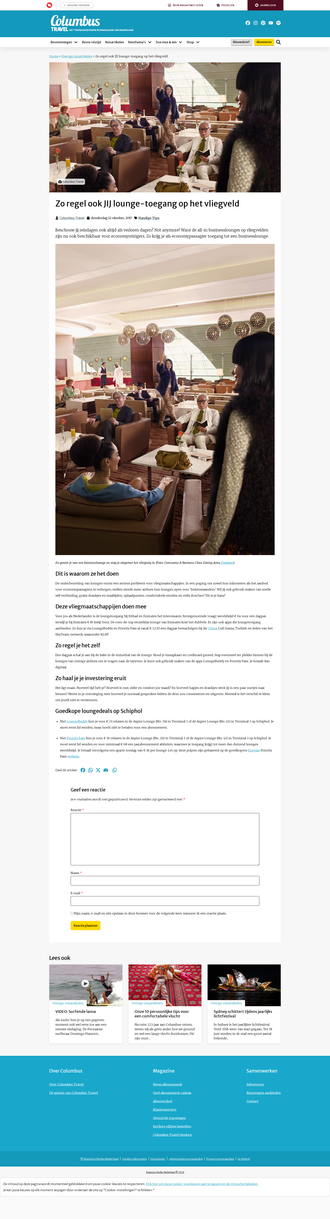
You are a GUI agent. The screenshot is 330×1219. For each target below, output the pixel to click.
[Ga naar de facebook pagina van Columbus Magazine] (248, 23)
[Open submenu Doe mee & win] (180, 42)
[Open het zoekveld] (278, 42)
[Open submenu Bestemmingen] (76, 42)
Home (53, 56)
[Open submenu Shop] (198, 42)
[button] (265, 5)
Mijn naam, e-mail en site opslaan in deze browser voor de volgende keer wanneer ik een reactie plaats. (150, 913)
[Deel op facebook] (83, 770)
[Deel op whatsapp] (90, 770)
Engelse (254, 750)
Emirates (227, 563)
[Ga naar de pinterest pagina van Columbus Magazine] (263, 23)
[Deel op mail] (106, 770)
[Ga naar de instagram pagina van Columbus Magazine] (255, 23)
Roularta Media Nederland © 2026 (165, 1172)
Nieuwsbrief (241, 42)
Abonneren (264, 42)
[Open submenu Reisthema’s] (150, 42)
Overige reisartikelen (76, 56)
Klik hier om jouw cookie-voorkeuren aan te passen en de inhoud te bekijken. (202, 1184)
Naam (76, 873)
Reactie (77, 810)
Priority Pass (76, 738)
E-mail (77, 893)
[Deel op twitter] (98, 770)
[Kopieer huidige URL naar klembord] (114, 770)
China (212, 628)
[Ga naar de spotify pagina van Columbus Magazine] (278, 23)
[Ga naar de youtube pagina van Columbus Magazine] (271, 23)
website (73, 756)
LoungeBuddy (77, 721)
